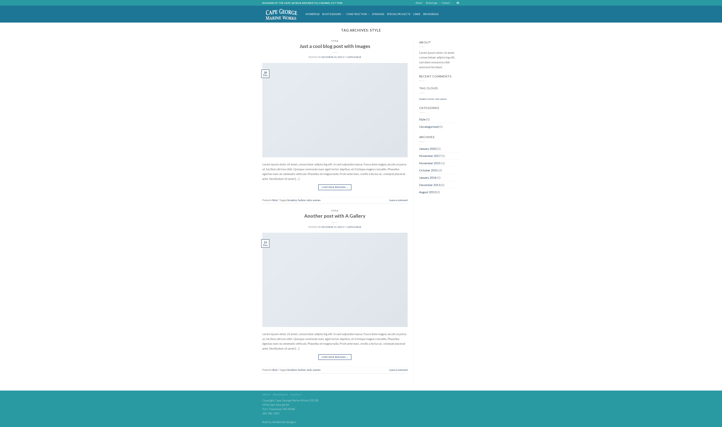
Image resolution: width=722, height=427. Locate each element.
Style (334, 41)
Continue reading (335, 187)
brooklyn (292, 200)
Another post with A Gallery (335, 216)
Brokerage (431, 2)
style (309, 200)
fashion (302, 200)
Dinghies (378, 14)
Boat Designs (331, 14)
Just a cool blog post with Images (335, 46)
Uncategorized (428, 126)
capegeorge (353, 57)
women (317, 200)
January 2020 (427, 148)
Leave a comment (398, 200)
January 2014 (427, 177)
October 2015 (428, 170)
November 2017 (430, 155)
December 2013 (429, 185)
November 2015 (430, 163)
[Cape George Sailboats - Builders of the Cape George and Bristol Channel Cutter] (281, 14)
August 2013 (427, 192)
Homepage (313, 14)
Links (416, 14)
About (419, 2)
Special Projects (398, 14)
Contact (445, 2)
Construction (356, 14)
